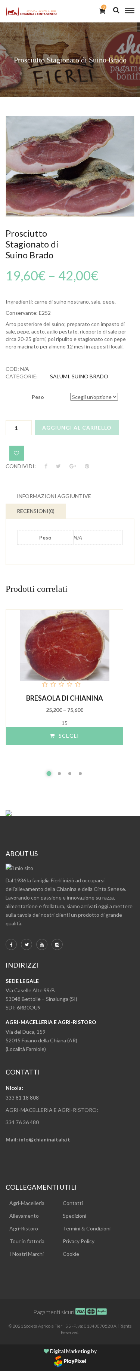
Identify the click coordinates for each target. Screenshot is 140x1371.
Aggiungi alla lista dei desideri (16, 453)
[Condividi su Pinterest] (87, 466)
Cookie (71, 1254)
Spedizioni (74, 1215)
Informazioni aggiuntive (54, 496)
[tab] (54, 496)
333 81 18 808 (23, 1097)
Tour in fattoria (26, 1241)
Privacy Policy (78, 1241)
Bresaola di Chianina (64, 698)
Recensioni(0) (36, 511)
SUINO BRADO (90, 376)
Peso (38, 397)
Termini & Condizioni (87, 1228)
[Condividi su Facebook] (46, 466)
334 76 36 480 (23, 1122)
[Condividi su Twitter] (58, 466)
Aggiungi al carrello (77, 427)
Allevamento (24, 1215)
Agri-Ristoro (23, 1228)
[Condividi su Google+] (72, 466)
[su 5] (64, 649)
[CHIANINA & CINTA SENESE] (32, 11)
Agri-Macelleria (26, 1203)
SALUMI (59, 376)
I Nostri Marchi (26, 1254)
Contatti (73, 1203)
